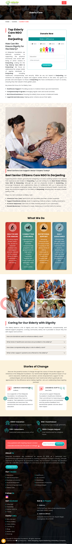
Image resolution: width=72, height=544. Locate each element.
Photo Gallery (11, 522)
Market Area (11, 531)
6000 (53, 44)
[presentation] (5, 398)
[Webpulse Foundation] (12, 2)
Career (9, 512)
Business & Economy (13, 480)
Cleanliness (40, 480)
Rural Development (13, 482)
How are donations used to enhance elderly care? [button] (25, 336)
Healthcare (39, 475)
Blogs (8, 529)
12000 (62, 44)
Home (7, 22)
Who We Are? (11, 519)
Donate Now (47, 65)
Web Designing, (33, 540)
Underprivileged (41, 485)
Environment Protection (44, 482)
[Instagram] (7, 497)
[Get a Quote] (3, 541)
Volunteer (10, 504)
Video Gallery (11, 524)
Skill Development (13, 478)
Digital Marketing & (45, 540)
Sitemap (9, 534)
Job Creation (40, 478)
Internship (10, 507)
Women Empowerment (14, 485)
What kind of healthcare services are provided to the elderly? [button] (29, 342)
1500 (34, 44)
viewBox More (11, 467)
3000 (43, 44)
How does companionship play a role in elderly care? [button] (26, 347)
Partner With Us (12, 509)
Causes (14, 22)
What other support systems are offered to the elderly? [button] (27, 353)
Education (10, 475)
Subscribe (60, 444)
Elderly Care (11, 487)
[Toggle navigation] (64, 2)
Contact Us (10, 526)
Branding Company (59, 540)
